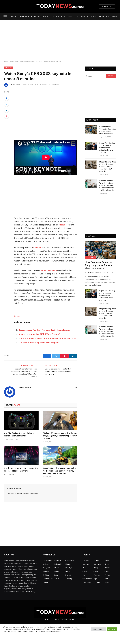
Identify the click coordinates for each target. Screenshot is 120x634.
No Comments (42, 85)
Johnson (97, 582)
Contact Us (107, 6)
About (56, 620)
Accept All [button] (112, 629)
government (87, 579)
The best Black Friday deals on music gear (39, 342)
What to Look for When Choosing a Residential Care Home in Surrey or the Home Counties (106, 185)
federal (107, 575)
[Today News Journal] (60, 6)
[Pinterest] (6, 116)
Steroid (68, 575)
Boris (84, 568)
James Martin (15, 85)
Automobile (47, 561)
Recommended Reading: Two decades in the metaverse (44, 330)
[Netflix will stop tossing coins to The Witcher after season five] (21, 455)
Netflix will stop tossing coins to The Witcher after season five (21, 469)
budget (96, 568)
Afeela (62, 225)
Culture (46, 564)
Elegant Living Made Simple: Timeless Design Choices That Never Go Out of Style (107, 166)
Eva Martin (90, 272)
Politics (46, 575)
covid (96, 571)
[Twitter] (6, 104)
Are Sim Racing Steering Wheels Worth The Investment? (19, 434)
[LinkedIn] (6, 110)
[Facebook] (6, 98)
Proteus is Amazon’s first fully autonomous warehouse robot (47, 338)
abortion (85, 561)
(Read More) (30, 592)
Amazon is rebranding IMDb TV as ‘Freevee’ (39, 334)
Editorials (104, 16)
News (114, 16)
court (84, 571)
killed (107, 582)
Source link (19, 316)
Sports (84, 16)
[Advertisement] (60, 40)
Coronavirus (69, 561)
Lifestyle (72, 16)
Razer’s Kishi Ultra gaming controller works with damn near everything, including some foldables (60, 471)
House (107, 579)
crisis (107, 571)
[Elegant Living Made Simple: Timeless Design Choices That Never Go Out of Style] (91, 164)
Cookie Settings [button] (98, 629)
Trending (24, 16)
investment (86, 582)
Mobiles (46, 571)
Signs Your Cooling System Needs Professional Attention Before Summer (107, 147)
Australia (85, 564)
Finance (68, 564)
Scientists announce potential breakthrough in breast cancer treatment (58, 371)
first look (37, 247)
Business (35, 16)
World (45, 582)
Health (46, 16)
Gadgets (22, 61)
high (95, 579)
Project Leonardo (49, 270)
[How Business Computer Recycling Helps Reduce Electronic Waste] (91, 129)
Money (14, 16)
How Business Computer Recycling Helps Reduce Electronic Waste (107, 130)
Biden (107, 564)
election (97, 575)
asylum (96, 561)
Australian (97, 564)
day (83, 575)
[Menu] (5, 16)
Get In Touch (68, 620)
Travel (93, 16)
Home (6, 61)
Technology (57, 16)
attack (107, 561)
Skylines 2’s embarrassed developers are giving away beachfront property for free (60, 435)
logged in (20, 494)
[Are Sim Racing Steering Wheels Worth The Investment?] (21, 420)
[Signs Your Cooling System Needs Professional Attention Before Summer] (91, 146)
